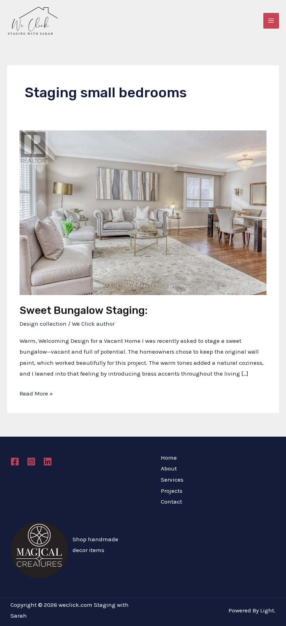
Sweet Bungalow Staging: (84, 310)
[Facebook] (14, 461)
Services (172, 479)
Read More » (36, 394)
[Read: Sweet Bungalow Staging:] (143, 212)
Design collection (43, 323)
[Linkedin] (47, 461)
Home (169, 457)
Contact (171, 501)
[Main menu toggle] (271, 21)
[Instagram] (31, 461)
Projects (171, 490)
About (169, 468)
